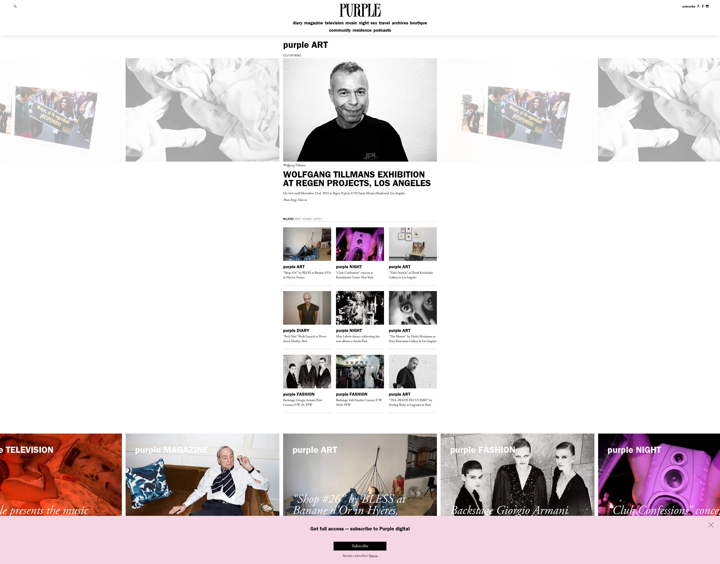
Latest (317, 219)
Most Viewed (303, 219)
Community (340, 30)
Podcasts (382, 30)
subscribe (688, 6)
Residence (362, 30)
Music (351, 22)
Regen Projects (341, 193)
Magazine (313, 22)
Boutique (418, 22)
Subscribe (360, 546)
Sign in (373, 556)
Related (288, 219)
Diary (297, 22)
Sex (373, 22)
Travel (384, 22)
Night (364, 22)
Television (334, 22)
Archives (400, 22)
